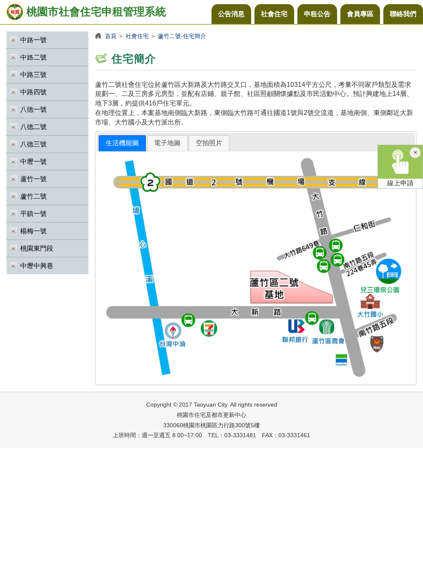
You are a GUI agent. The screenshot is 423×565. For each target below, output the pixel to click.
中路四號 (33, 92)
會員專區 (360, 13)
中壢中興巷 (36, 265)
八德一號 (33, 109)
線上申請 (400, 183)
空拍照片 (209, 142)
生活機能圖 (122, 142)
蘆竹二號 (33, 196)
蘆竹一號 (33, 178)
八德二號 (33, 126)
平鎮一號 (33, 213)
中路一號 (33, 39)
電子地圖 (167, 142)
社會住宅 (274, 13)
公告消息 (231, 13)
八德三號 (33, 144)
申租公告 (317, 13)
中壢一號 (33, 161)
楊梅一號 (33, 231)
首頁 (110, 36)
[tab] (122, 143)
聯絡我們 (403, 13)
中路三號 (33, 74)
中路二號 (33, 57)
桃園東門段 (36, 248)
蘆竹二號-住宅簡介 (182, 36)
